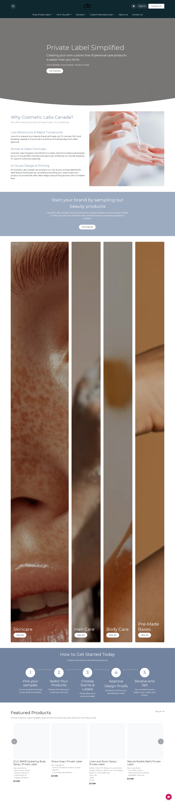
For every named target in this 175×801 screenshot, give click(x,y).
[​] (17, 6)
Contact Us (156, 6)
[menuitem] (42, 14)
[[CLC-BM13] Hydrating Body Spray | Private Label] (30, 741)
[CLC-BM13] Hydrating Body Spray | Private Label (28, 763)
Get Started (54, 71)
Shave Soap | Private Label (65, 761)
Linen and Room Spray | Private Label (102, 763)
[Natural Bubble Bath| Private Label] (144, 741)
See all (158, 711)
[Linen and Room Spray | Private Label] (106, 741)
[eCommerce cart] (133, 6)
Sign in (142, 6)
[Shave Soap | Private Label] (68, 741)
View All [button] (20, 635)
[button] (13, 6)
